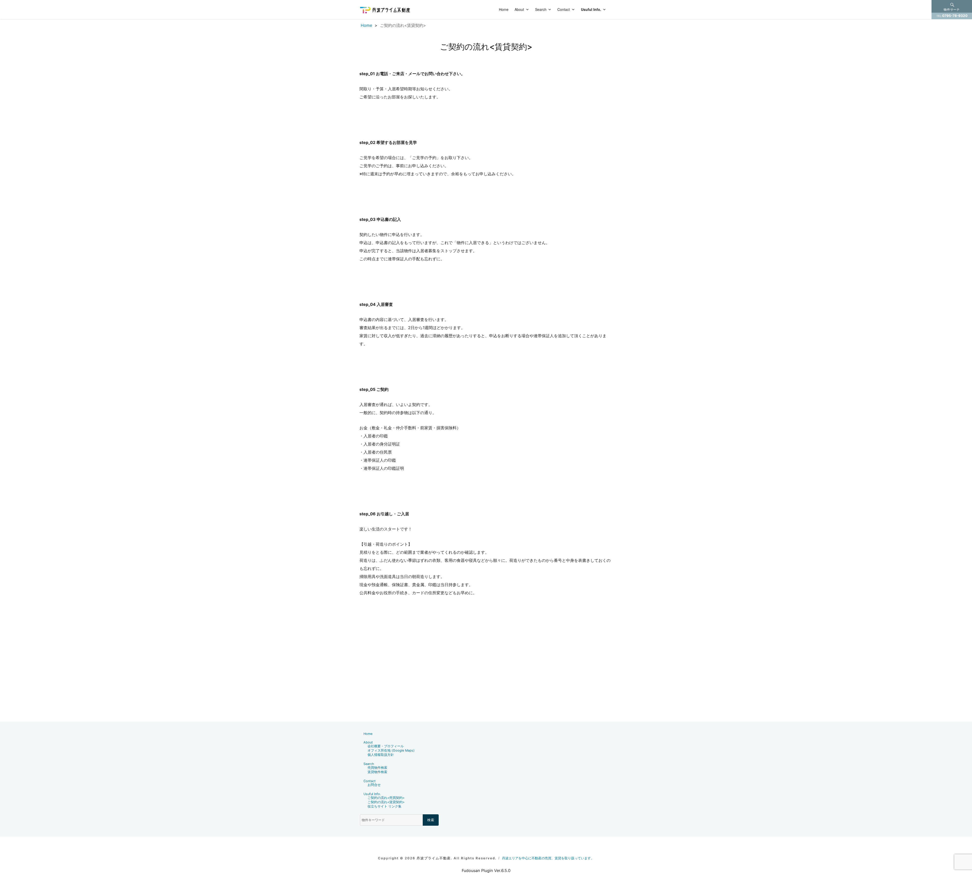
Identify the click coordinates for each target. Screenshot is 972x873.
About (519, 9)
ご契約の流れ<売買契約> (386, 798)
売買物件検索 (377, 768)
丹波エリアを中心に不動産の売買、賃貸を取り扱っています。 (548, 858)
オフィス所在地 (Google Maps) (391, 750)
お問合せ (374, 785)
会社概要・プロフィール (386, 746)
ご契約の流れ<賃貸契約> (386, 802)
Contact (563, 9)
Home (504, 9)
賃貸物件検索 (377, 772)
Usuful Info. (591, 9)
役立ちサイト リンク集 (384, 806)
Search (540, 9)
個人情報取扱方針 (381, 755)
